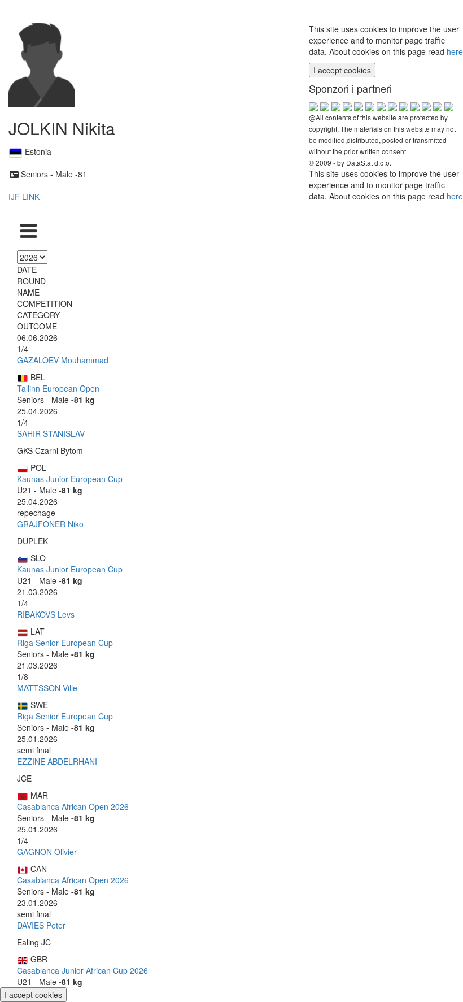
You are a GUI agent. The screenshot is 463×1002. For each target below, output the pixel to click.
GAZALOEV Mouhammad (62, 360)
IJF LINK (24, 196)
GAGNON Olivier (47, 851)
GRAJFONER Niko (50, 524)
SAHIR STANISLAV (51, 433)
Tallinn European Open (58, 388)
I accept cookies (342, 70)
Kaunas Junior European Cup (70, 478)
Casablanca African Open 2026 (73, 806)
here (455, 51)
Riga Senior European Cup (65, 642)
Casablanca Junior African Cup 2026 (82, 970)
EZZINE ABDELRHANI (57, 761)
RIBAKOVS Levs (46, 614)
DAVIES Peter (41, 925)
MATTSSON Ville (47, 687)
